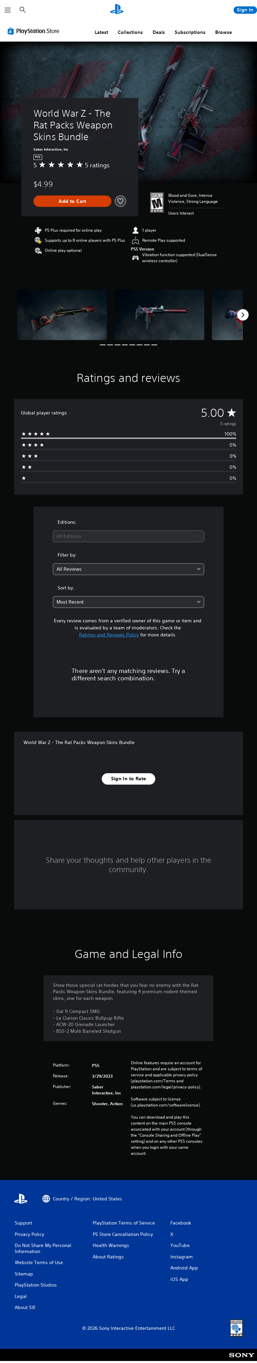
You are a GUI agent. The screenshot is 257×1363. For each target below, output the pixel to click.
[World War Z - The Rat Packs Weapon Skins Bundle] (62, 314)
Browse (223, 32)
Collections (130, 32)
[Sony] (242, 1359)
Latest (101, 32)
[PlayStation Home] (116, 10)
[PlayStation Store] (34, 30)
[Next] (243, 315)
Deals (159, 32)
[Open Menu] (7, 10)
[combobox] (128, 536)
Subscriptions (190, 32)
